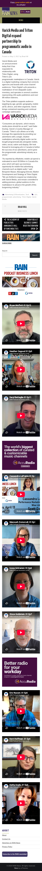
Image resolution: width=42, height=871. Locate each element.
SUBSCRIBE (7, 243)
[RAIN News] (21, 11)
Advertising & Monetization (15, 194)
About (4, 835)
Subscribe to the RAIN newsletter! (15, 854)
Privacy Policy (7, 847)
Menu (21, 20)
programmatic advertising (11, 197)
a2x (36, 194)
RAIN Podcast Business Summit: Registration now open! (30, 224)
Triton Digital (26, 197)
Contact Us (6, 839)
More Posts (22, 211)
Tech (27, 194)
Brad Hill (25, 56)
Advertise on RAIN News (11, 843)
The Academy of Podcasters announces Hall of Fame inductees (11, 224)
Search (4, 251)
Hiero (16, 868)
